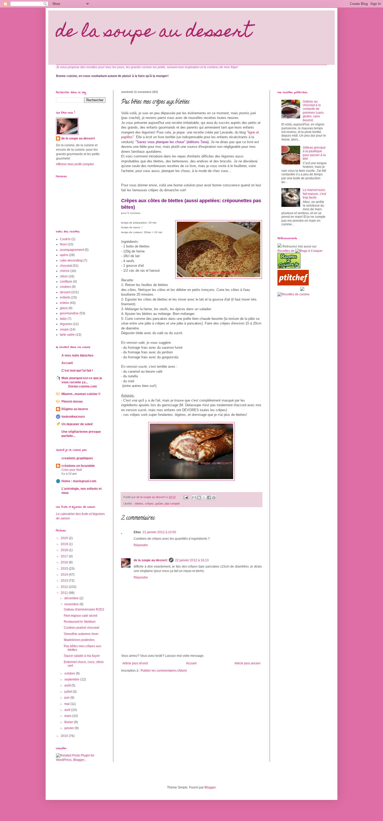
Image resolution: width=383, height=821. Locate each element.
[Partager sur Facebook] (209, 497)
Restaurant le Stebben (80, 621)
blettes (139, 503)
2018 (65, 550)
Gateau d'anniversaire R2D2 (84, 609)
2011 (65, 593)
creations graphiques (77, 458)
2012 (65, 587)
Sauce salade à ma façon (82, 656)
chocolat (66, 266)
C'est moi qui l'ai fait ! (77, 370)
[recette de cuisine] (288, 267)
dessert (65, 292)
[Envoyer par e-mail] (194, 497)
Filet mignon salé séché (80, 616)
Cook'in (65, 239)
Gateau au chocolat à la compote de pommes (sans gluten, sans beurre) (313, 111)
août (67, 685)
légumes (66, 324)
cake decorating (71, 260)
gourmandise (69, 313)
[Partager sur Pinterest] (214, 497)
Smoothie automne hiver (81, 634)
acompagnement (72, 250)
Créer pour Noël (71, 469)
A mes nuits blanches (77, 355)
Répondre (141, 545)
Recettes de (285, 251)
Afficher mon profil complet (75, 164)
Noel (63, 244)
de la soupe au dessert (153, 33)
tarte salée (67, 334)
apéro (64, 255)
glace (64, 308)
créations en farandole (78, 466)
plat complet (172, 503)
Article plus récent (135, 663)
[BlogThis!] (199, 497)
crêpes (149, 503)
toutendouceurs (73, 416)
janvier (69, 728)
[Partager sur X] (204, 497)
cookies (65, 287)
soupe (64, 329)
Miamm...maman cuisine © (81, 394)
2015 (65, 568)
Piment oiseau (72, 401)
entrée (64, 303)
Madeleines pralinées (79, 640)
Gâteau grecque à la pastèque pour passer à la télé (314, 153)
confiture (66, 281)
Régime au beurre (74, 409)
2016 (65, 562)
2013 (65, 580)
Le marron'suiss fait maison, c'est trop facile (314, 193)
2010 (65, 736)
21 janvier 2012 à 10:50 (159, 532)
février (69, 722)
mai (67, 704)
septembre (72, 679)
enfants (65, 297)
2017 (65, 556)
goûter (159, 503)
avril (67, 710)
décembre (71, 598)
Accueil (191, 663)
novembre (71, 604)
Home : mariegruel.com (78, 481)
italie (63, 319)
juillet (68, 691)
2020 (65, 538)
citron (64, 276)
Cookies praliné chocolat (81, 627)
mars (68, 716)
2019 (65, 544)
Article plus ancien (247, 663)
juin (67, 697)
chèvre (65, 271)
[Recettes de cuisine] (293, 284)
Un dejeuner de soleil (76, 424)
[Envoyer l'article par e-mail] (185, 497)
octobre (70, 673)
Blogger (210, 787)
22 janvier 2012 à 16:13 (192, 560)
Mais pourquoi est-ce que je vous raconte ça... (81, 382)
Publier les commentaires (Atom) (164, 670)
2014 (65, 574)
